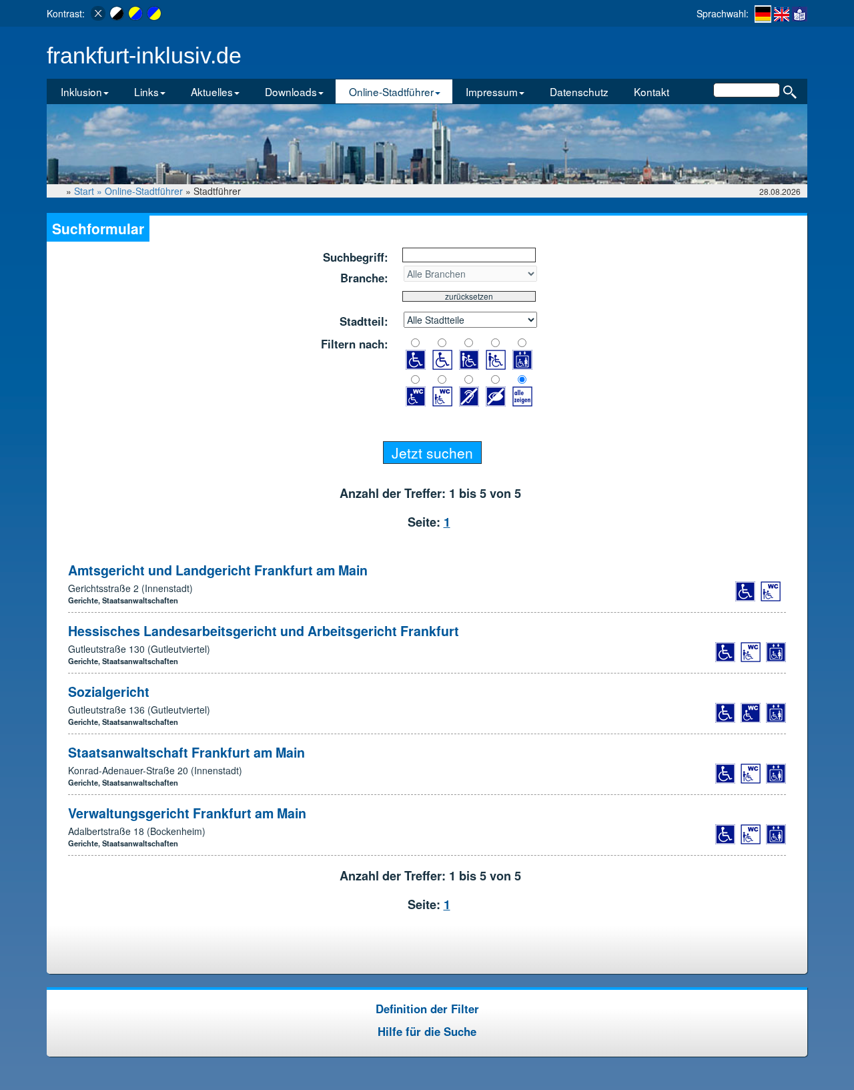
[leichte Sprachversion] (799, 13)
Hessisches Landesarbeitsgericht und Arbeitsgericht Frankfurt (263, 630)
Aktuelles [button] (212, 91)
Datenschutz (579, 91)
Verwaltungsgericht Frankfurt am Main (187, 813)
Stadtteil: (364, 321)
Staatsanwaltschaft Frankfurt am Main (186, 752)
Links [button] (146, 91)
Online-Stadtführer (144, 191)
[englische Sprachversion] (781, 13)
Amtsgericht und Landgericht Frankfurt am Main (218, 570)
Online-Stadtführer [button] (391, 91)
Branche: (364, 278)
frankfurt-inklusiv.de (144, 55)
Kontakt (651, 91)
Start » (89, 191)
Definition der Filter (427, 1009)
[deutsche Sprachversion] (763, 14)
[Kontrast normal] (98, 13)
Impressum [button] (492, 91)
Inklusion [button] (81, 91)
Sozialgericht (108, 691)
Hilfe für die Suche (427, 1031)
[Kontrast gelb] (135, 13)
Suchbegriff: (355, 257)
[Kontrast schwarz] (117, 13)
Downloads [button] (291, 91)
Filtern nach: (354, 344)
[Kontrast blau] (154, 13)
